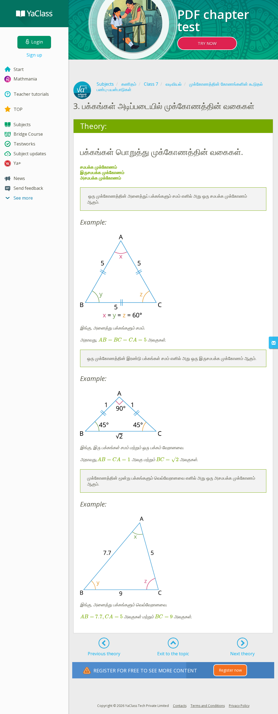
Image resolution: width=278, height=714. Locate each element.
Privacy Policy (239, 705)
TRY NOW (207, 43)
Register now (230, 670)
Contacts (180, 705)
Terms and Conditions (208, 705)
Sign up (34, 55)
